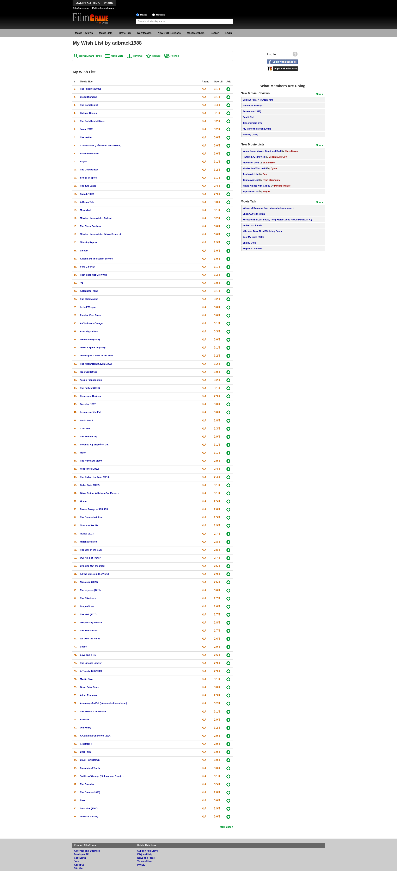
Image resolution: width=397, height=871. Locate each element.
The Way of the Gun (91, 550)
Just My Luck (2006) (253, 237)
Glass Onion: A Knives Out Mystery (99, 493)
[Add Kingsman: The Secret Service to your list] (228, 259)
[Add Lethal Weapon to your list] (228, 307)
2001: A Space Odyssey (92, 347)
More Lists (225, 827)
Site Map (78, 868)
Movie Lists (105, 33)
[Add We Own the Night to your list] (228, 639)
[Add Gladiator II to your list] (228, 744)
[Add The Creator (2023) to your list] (228, 793)
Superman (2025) (252, 111)
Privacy (141, 865)
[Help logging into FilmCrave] (295, 55)
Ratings (156, 56)
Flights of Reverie (252, 248)
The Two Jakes (88, 185)
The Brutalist (87, 784)
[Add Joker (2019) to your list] (228, 129)
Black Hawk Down (90, 760)
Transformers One (252, 123)
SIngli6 (266, 191)
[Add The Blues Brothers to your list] (228, 226)
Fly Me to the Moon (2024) (257, 128)
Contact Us (80, 858)
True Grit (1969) (88, 372)
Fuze (82, 800)
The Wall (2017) (88, 614)
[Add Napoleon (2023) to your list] (228, 582)
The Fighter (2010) (90, 388)
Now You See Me (89, 525)
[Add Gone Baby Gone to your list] (228, 687)
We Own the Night (90, 638)
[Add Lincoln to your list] (228, 251)
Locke (83, 646)
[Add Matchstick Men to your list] (228, 542)
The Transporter (88, 630)
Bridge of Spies (88, 177)
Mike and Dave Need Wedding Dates (262, 231)
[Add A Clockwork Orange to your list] (228, 324)
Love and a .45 (88, 655)
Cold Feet (85, 428)
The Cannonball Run (91, 517)
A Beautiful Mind (89, 291)
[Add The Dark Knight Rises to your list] (228, 121)
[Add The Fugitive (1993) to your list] (228, 89)
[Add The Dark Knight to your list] (228, 105)
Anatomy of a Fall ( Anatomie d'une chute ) (103, 703)
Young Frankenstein (91, 380)
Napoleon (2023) (89, 582)
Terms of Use (144, 861)
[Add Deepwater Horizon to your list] (228, 396)
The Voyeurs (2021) (90, 590)
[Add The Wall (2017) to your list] (228, 615)
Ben (265, 174)
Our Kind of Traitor (90, 558)
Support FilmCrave (147, 851)
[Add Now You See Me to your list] (228, 526)
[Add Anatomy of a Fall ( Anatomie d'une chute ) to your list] (228, 704)
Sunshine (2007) (89, 808)
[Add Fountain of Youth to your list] (228, 768)
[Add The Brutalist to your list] (228, 785)
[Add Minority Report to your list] (228, 243)
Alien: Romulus (88, 695)
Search (215, 33)
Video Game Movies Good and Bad (262, 151)
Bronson (85, 719)
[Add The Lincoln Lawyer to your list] (228, 663)
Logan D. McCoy (278, 157)
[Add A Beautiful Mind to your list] (228, 291)
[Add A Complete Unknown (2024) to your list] (228, 736)
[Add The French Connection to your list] (228, 712)
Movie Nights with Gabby (256, 185)
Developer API (81, 854)
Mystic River (86, 679)
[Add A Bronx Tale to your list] (228, 202)
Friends (175, 56)
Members (160, 15)
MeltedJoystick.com (103, 8)
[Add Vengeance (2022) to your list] (228, 469)
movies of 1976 (251, 162)
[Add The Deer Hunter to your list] (228, 170)
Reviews (137, 56)
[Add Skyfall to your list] (228, 162)
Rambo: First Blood (91, 315)
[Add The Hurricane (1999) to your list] (228, 461)
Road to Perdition (89, 153)
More (318, 94)
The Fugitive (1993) (90, 89)
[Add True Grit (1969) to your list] (228, 372)
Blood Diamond (88, 97)
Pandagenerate (282, 185)
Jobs (76, 861)
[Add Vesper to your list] (228, 501)
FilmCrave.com (81, 8)
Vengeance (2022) (89, 469)
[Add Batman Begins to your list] (228, 113)
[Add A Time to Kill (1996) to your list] (228, 671)
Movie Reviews (84, 33)
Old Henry (85, 727)
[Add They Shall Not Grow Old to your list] (228, 275)
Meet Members (195, 33)
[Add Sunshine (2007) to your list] (228, 809)
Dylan (274, 168)
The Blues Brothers (90, 226)
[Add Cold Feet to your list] (228, 429)
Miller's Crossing (89, 816)
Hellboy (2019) (250, 134)
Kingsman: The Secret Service (96, 258)
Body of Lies (87, 606)
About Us (79, 865)
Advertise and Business (87, 851)
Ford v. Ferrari (87, 266)
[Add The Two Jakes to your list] (228, 186)
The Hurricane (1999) (91, 460)
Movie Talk (125, 33)
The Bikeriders (88, 598)
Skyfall (83, 161)
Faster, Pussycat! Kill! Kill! (94, 509)
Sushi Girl (248, 117)
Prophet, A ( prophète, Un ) (94, 444)
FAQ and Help (144, 854)
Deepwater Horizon (90, 396)
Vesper (83, 501)
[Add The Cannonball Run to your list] (228, 518)
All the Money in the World (94, 574)
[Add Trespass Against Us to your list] (228, 623)
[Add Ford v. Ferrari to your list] (228, 267)
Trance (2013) (87, 533)
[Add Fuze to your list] (228, 801)
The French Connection (93, 711)
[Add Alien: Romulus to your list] (228, 695)
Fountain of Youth (90, 768)
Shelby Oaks (249, 243)
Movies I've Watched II (255, 168)
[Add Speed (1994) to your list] (228, 194)
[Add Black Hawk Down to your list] (228, 760)
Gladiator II (86, 743)
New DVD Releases (169, 33)
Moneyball (85, 210)
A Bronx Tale (87, 202)
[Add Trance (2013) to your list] (228, 534)
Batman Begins (88, 113)
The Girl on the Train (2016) (95, 477)
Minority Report (88, 242)
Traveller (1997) (88, 404)
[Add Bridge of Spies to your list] (228, 178)
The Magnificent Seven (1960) (96, 364)
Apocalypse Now (89, 331)
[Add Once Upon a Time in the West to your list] (228, 356)
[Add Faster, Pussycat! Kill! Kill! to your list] (228, 510)
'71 (81, 283)
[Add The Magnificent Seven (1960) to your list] (228, 364)
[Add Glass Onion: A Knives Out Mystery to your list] (228, 493)
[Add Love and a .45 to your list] (228, 655)
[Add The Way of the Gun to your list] (228, 550)
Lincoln (84, 250)
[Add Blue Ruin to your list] (228, 752)
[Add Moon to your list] (228, 453)
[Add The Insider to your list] (228, 138)
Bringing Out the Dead (92, 566)
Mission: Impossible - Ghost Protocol (100, 234)
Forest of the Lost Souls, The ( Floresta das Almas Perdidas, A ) (277, 219)
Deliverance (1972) (90, 339)
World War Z (86, 420)
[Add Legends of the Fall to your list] (228, 412)
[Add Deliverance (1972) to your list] (228, 340)
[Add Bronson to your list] (228, 720)
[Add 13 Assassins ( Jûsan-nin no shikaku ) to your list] (228, 146)
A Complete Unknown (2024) (95, 735)
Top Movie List (251, 174)
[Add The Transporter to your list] (228, 631)
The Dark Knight (89, 105)
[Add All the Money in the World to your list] (228, 574)
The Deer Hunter (89, 169)
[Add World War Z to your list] (228, 421)
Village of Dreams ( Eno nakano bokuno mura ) (268, 208)
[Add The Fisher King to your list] (228, 437)
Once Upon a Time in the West (96, 355)
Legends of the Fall (90, 412)
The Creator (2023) (90, 792)
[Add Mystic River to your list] (228, 679)
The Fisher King (88, 436)
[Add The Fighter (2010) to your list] (228, 388)
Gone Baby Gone (89, 687)
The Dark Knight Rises (92, 121)
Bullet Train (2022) (90, 485)
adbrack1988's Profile (90, 56)
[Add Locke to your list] (228, 647)
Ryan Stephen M (271, 180)
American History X (253, 105)
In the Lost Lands (252, 225)
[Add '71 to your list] (228, 283)
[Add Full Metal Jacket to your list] (228, 299)
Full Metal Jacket (89, 299)
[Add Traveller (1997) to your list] (228, 404)
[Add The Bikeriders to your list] (228, 599)
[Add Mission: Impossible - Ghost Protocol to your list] (228, 235)
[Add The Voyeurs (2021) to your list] (228, 591)
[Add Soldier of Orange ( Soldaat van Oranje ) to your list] (228, 776)
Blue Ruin (85, 752)
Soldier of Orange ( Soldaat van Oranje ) (101, 776)
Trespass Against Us (91, 622)
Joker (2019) (86, 129)
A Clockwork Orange (91, 323)
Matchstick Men (88, 541)
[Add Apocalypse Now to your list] (228, 332)
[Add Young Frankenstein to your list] (228, 380)
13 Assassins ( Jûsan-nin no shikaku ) (100, 145)
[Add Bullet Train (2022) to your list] (228, 485)
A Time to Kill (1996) (91, 671)
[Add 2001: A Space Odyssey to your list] (228, 348)
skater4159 (269, 162)
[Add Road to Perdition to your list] (228, 154)
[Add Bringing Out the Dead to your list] (228, 566)
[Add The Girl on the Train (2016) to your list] (228, 477)
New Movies (144, 33)
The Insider (86, 137)
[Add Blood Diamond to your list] (228, 97)
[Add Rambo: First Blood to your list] (228, 316)
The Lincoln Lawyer (91, 663)
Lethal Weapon (88, 307)
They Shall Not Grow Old (93, 275)
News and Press (146, 858)
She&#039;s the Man (254, 214)
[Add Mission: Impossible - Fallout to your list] (228, 218)
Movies (143, 15)
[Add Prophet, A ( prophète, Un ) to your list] (228, 445)
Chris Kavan (291, 151)
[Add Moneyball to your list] (228, 210)
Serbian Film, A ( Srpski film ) (258, 100)
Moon (83, 452)
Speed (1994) (87, 194)
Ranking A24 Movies (254, 157)
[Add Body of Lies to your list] (228, 607)
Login (228, 33)
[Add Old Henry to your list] (228, 728)
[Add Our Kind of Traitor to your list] (228, 558)
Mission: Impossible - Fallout (96, 218)
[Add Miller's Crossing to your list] (228, 817)
